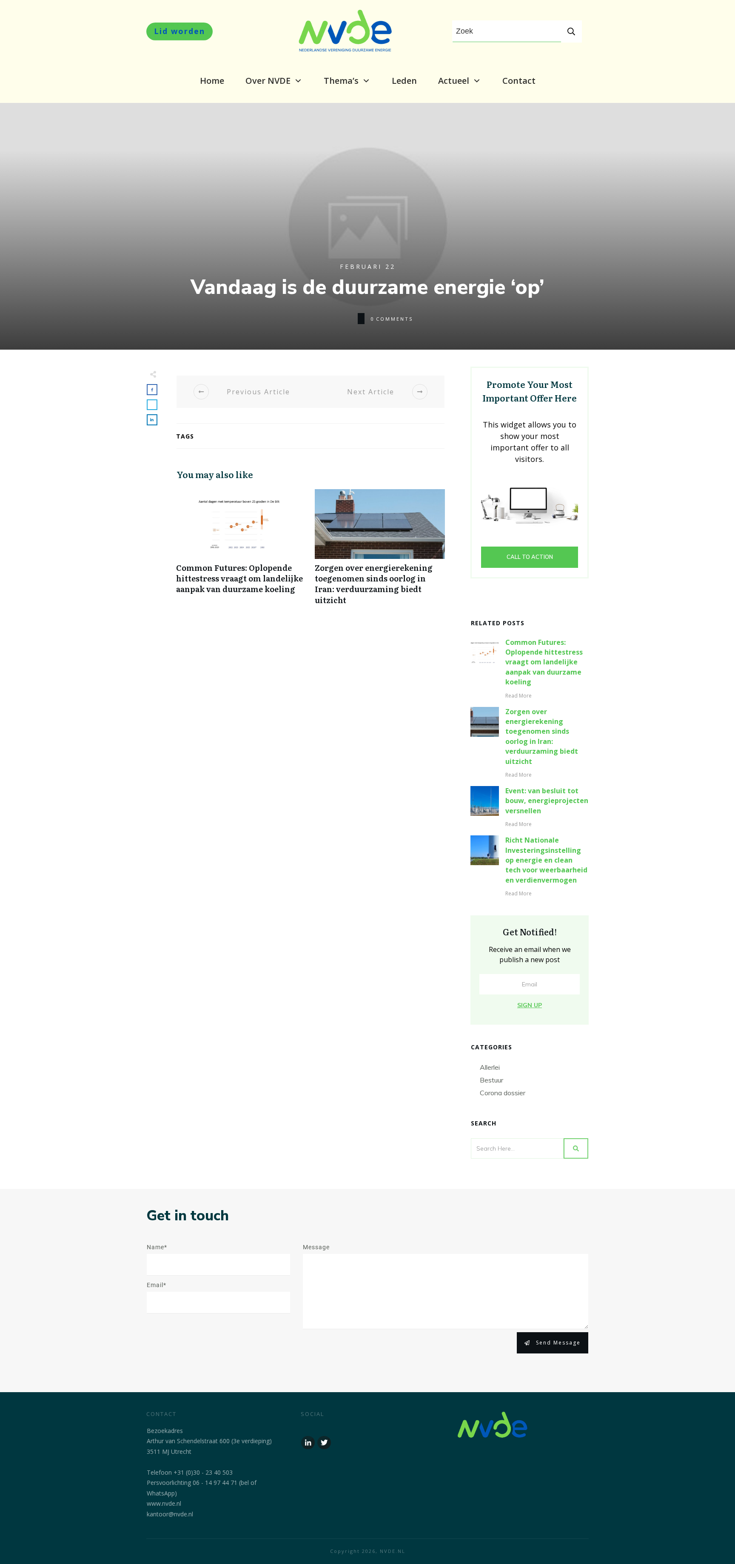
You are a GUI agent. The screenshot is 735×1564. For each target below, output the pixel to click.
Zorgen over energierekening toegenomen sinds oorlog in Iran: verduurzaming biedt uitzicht (380, 551)
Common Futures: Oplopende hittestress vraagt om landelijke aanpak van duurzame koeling (241, 551)
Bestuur (491, 1080)
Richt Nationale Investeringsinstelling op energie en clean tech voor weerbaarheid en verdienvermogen (546, 860)
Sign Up (529, 1005)
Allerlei (490, 1067)
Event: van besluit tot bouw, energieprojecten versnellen (546, 800)
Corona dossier (502, 1092)
